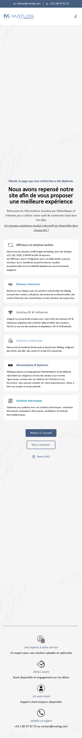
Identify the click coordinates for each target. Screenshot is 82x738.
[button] (75, 16)
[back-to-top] (77, 733)
